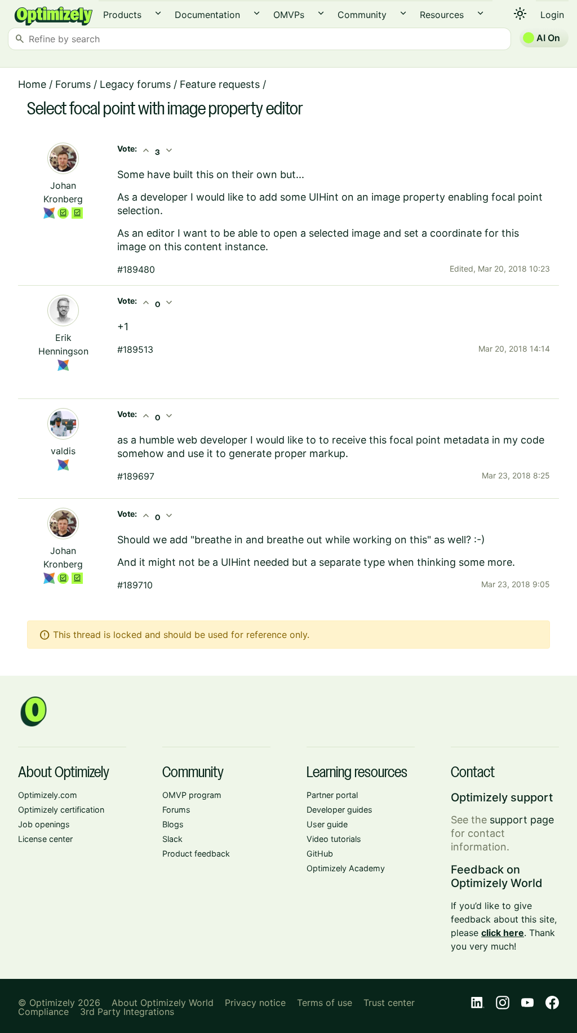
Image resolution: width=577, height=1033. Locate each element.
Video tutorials (334, 839)
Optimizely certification (61, 809)
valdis (63, 450)
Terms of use (324, 1002)
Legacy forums (135, 84)
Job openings (44, 824)
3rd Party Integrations (127, 1011)
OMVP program (191, 795)
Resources (442, 14)
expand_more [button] (158, 13)
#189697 (135, 476)
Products (122, 14)
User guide (327, 824)
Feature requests (220, 84)
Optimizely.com (47, 795)
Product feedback (196, 853)
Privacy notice (255, 1002)
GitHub (320, 853)
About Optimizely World (163, 1002)
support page (522, 820)
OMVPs (288, 14)
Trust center (389, 1002)
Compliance (43, 1011)
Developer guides (339, 809)
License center (45, 839)
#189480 (136, 269)
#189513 (135, 349)
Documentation (207, 14)
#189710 (135, 585)
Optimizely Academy (346, 868)
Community (362, 14)
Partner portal (332, 795)
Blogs (173, 824)
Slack (172, 839)
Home (32, 84)
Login (552, 14)
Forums (73, 84)
